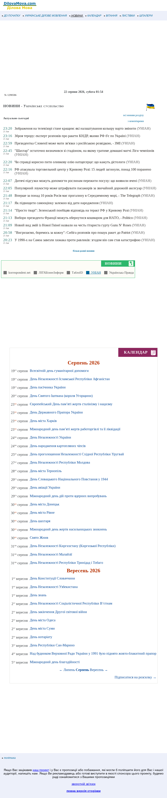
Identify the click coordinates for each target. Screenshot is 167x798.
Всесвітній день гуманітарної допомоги (59, 371)
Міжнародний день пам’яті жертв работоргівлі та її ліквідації (75, 429)
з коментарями (136, 121)
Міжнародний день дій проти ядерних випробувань (68, 496)
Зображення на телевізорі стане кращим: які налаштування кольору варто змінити (75, 128)
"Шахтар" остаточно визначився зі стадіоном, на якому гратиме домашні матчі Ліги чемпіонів (84, 150)
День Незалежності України (50, 437)
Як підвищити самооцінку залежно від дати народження (57, 203)
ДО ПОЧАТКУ (12, 15)
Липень (69, 670)
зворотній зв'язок (83, 784)
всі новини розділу (133, 115)
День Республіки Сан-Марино (52, 645)
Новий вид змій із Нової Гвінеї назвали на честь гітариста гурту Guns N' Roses (73, 225)
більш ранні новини (83, 250)
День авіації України (45, 487)
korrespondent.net (18, 272)
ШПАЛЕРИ (146, 15)
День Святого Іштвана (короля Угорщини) (61, 396)
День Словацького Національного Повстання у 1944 (69, 479)
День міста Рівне (42, 512)
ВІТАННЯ (111, 15)
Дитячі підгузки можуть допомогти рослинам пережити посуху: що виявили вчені (76, 181)
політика (9, 757)
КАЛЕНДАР (94, 15)
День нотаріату (41, 637)
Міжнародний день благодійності (55, 662)
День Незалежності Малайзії (51, 554)
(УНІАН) (143, 128)
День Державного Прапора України (56, 412)
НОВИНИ (77, 15)
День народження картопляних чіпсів (58, 446)
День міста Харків (43, 421)
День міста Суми (42, 628)
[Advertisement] (83, 55)
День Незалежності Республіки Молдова (60, 462)
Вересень (97, 670)
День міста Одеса (42, 620)
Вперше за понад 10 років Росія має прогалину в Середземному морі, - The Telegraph (77, 195)
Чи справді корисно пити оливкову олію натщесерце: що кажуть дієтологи (70, 162)
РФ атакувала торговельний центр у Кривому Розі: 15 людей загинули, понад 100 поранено (83, 169)
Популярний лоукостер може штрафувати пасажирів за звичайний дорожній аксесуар (78, 188)
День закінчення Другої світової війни (58, 612)
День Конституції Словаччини (52, 578)
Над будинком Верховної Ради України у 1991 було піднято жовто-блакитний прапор (93, 653)
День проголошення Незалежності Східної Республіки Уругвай (77, 454)
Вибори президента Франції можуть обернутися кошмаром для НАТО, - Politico (74, 218)
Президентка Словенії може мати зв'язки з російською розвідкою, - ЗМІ (67, 143)
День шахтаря (40, 521)
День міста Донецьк (44, 504)
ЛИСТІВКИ (128, 15)
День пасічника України (48, 387)
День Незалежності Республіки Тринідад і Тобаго (66, 562)
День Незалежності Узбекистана (54, 587)
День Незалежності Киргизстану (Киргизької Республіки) (72, 546)
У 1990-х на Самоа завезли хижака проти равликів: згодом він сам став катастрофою (77, 240)
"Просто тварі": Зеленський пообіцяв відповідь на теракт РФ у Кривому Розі (72, 210)
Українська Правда (120, 272)
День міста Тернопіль (46, 471)
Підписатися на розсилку (135, 677)
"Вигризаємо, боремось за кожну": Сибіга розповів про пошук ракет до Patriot (72, 232)
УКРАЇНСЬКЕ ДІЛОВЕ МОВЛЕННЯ (45, 15)
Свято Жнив (39, 537)
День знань (38, 595)
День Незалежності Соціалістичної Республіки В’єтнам (71, 603)
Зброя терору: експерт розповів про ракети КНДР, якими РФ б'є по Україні (70, 136)
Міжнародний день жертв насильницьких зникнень (68, 529)
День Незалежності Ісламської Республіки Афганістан (70, 379)
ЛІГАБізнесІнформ (50, 272)
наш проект (41, 770)
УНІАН (95, 272)
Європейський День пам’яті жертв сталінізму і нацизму (71, 404)
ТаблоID (76, 272)
